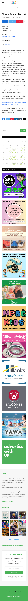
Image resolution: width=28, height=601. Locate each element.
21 (14, 159)
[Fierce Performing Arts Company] (14, 212)
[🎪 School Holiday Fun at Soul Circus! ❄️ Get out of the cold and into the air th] (14, 532)
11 (3, 156)
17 (24, 156)
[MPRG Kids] (14, 318)
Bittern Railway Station (8, 36)
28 (10, 149)
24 (24, 159)
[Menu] (3, 2)
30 (21, 163)
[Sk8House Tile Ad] (14, 185)
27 (10, 163)
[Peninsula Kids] (14, 2)
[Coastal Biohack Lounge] (14, 238)
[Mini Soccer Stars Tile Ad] (14, 265)
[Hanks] (14, 372)
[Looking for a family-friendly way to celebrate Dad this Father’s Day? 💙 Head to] (5, 515)
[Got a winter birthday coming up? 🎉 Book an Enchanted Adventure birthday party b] (14, 524)
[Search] (25, 2)
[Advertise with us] (14, 452)
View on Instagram (14, 539)
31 (24, 163)
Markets (7, 44)
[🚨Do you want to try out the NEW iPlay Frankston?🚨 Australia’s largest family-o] (5, 524)
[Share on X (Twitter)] (12, 21)
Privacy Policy (14, 578)
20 (10, 159)
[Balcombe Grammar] (14, 398)
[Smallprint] (14, 345)
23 (21, 159)
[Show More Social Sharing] (24, 21)
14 (14, 156)
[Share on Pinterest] (19, 21)
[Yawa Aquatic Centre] (14, 425)
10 (24, 152)
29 (14, 149)
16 (21, 156)
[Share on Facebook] (5, 21)
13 (10, 156)
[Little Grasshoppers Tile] (14, 292)
